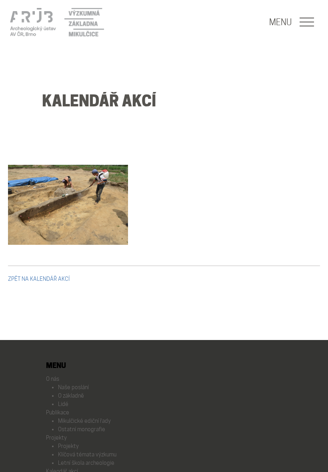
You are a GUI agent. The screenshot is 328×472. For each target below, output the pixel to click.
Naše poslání (73, 387)
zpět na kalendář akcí (39, 279)
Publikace (57, 412)
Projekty (56, 437)
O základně (71, 395)
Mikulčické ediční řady (84, 421)
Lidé (63, 404)
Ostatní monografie (81, 429)
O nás (52, 379)
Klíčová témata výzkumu (87, 454)
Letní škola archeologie (86, 463)
